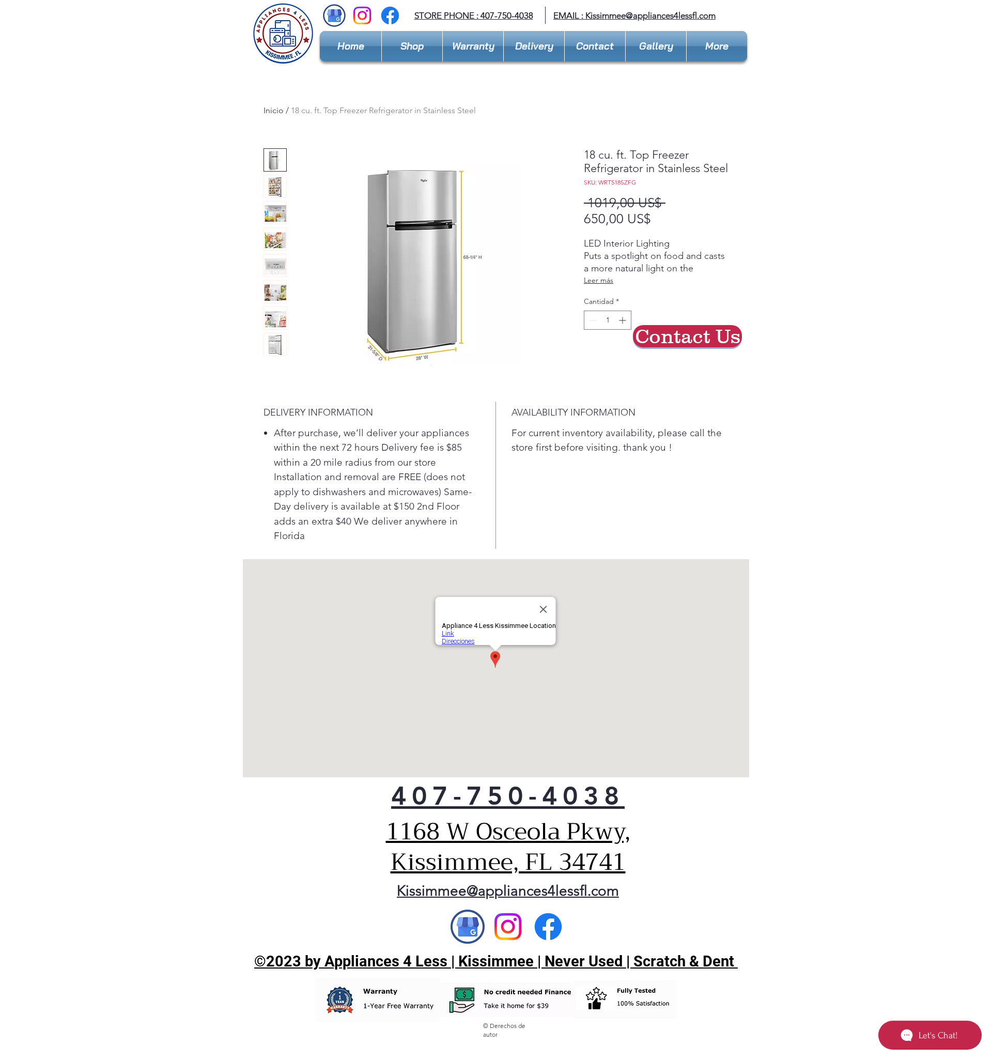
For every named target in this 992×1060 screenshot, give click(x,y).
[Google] (468, 927)
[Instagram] (362, 15)
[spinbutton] (607, 320)
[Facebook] (390, 15)
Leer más (598, 280)
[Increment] (623, 320)
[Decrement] (591, 320)
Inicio (274, 110)
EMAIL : (569, 15)
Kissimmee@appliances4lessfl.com (650, 15)
